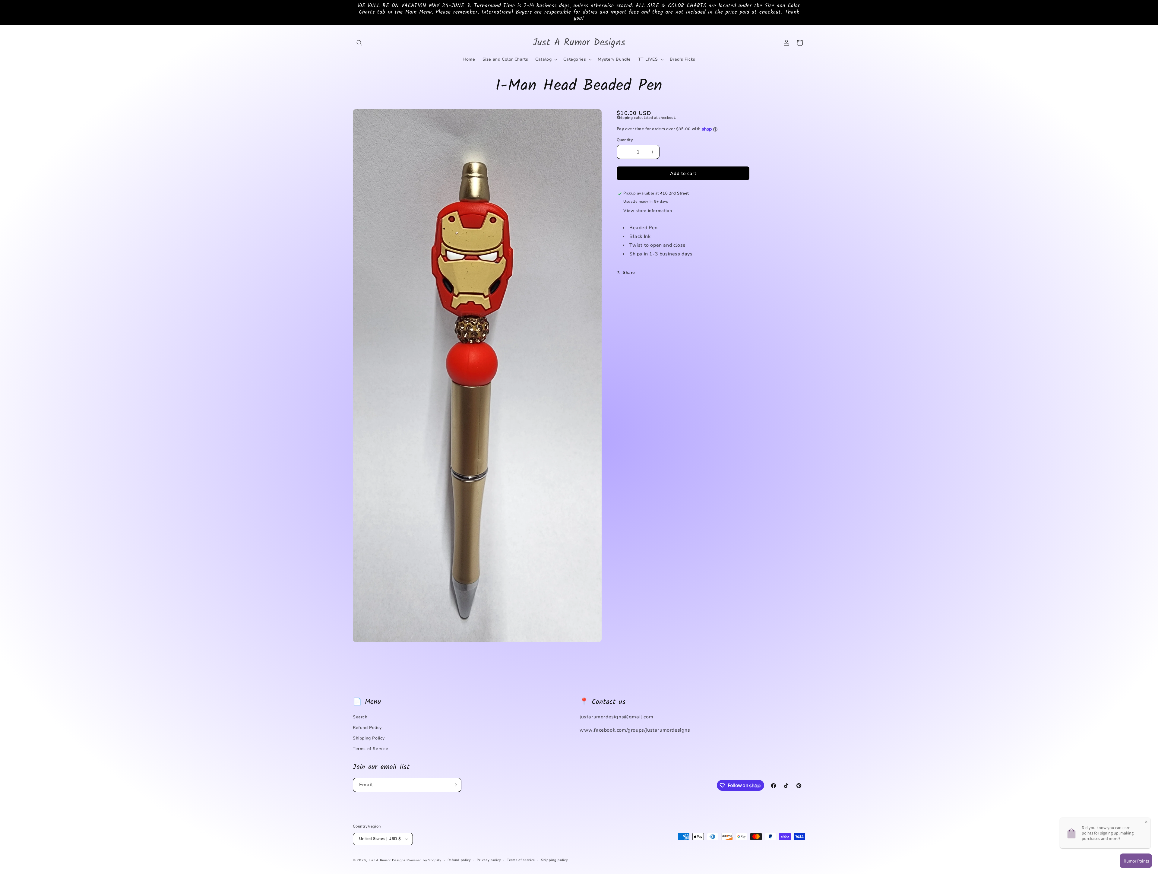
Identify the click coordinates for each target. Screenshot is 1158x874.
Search (360, 717)
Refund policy (459, 860)
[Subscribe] (454, 785)
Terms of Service (370, 749)
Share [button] (629, 272)
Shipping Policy (369, 738)
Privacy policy (489, 860)
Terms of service (521, 860)
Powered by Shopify (424, 860)
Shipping (625, 117)
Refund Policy (367, 727)
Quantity (625, 140)
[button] (359, 42)
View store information (647, 211)
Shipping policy (554, 860)
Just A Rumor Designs (387, 860)
